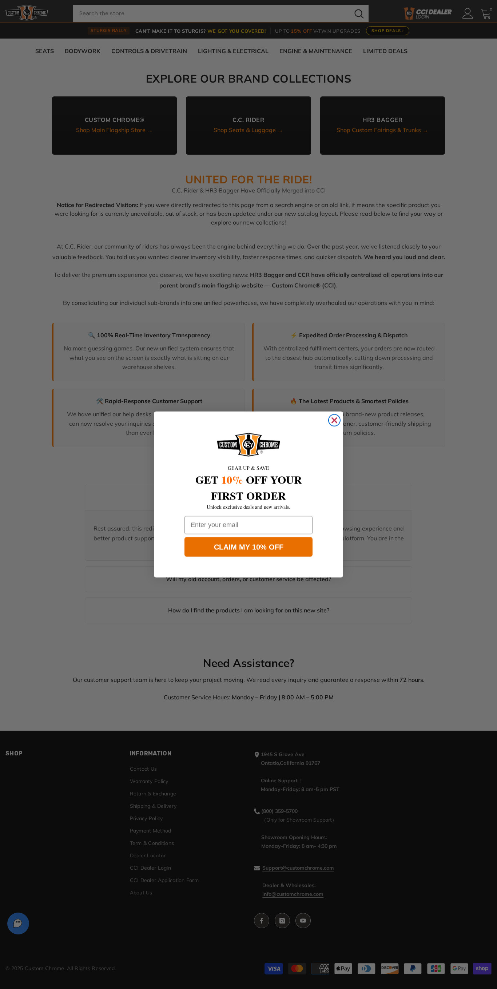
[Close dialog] (334, 420)
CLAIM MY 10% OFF (248, 547)
